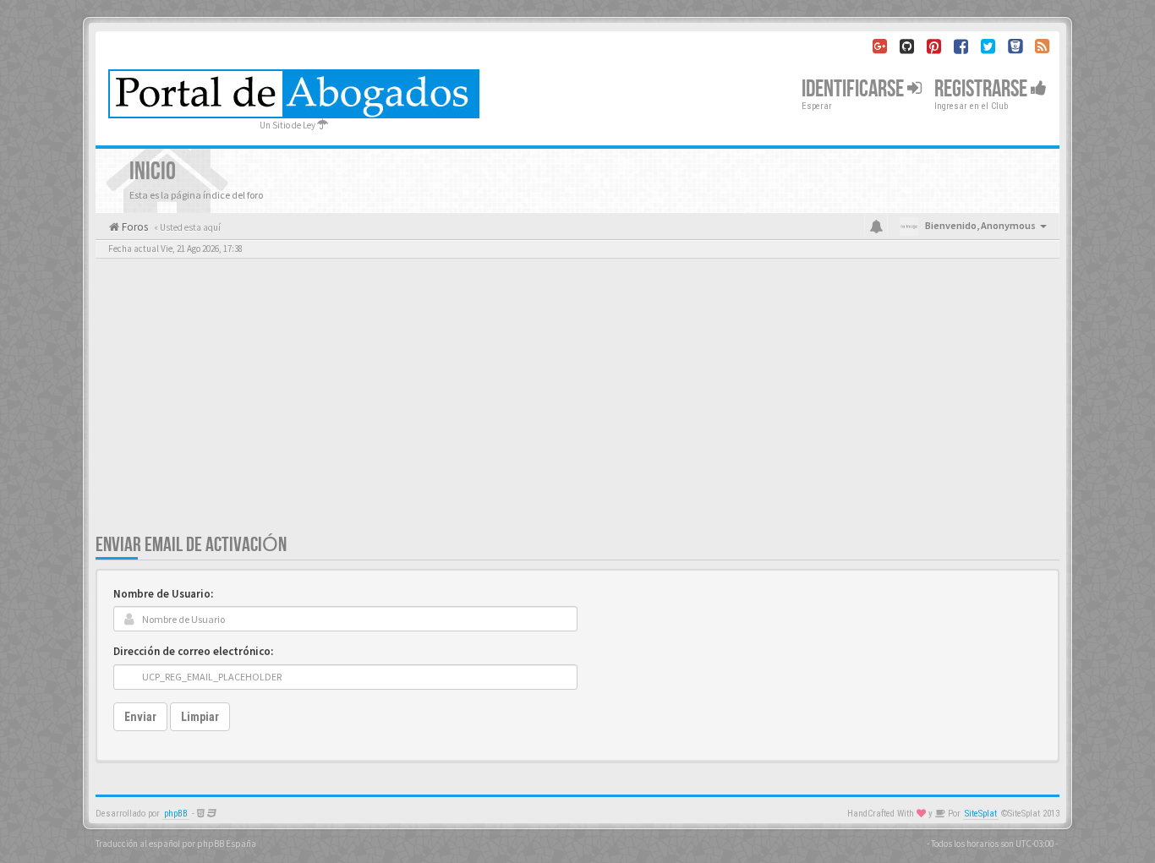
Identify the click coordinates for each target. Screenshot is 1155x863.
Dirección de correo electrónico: (193, 651)
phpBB (176, 813)
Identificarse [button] (854, 89)
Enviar (140, 717)
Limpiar (200, 717)
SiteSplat (981, 813)
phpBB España (226, 843)
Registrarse (982, 89)
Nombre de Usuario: (163, 594)
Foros (133, 227)
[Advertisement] (577, 405)
